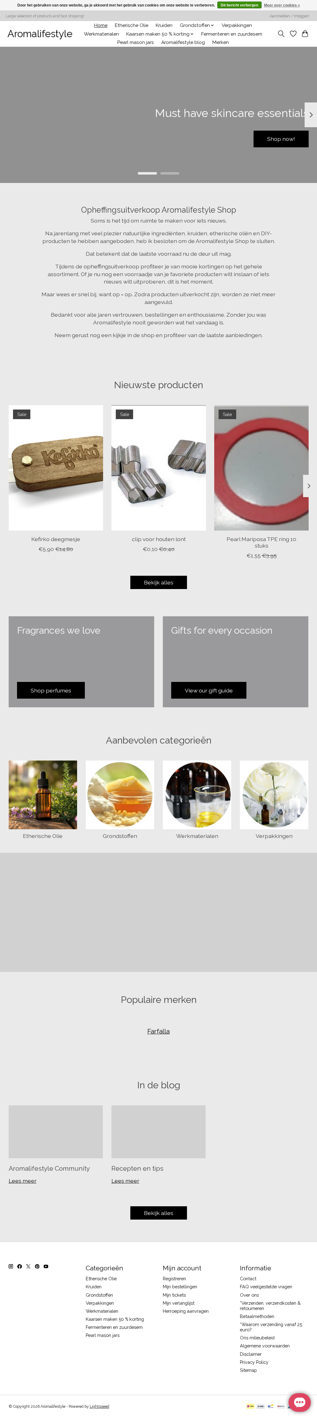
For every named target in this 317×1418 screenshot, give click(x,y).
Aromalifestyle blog (183, 42)
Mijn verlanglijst (178, 1303)
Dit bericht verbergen (239, 5)
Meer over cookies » (282, 5)
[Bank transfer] (261, 1407)
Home (100, 25)
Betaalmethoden (257, 1316)
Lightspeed (99, 1406)
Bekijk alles (158, 582)
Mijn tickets (174, 1295)
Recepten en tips (137, 1168)
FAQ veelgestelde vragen (266, 1286)
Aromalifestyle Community (49, 1168)
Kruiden (164, 25)
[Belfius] (281, 1407)
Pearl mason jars (135, 42)
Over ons (249, 1295)
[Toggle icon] (280, 33)
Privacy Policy (254, 1362)
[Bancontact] (271, 1407)
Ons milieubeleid (257, 1337)
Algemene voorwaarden (265, 1345)
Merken (220, 42)
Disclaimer (251, 1354)
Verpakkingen (237, 25)
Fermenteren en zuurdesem (231, 34)
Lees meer (23, 1180)
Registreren (174, 1278)
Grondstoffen (120, 836)
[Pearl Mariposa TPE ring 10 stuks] (261, 468)
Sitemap (248, 1370)
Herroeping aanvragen (186, 1311)
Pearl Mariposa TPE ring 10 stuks (261, 542)
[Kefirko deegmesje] (56, 468)
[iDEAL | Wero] (250, 1407)
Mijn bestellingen (180, 1286)
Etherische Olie (131, 25)
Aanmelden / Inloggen (289, 16)
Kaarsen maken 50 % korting (115, 1319)
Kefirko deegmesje (55, 539)
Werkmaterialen (101, 34)
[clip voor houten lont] (158, 468)
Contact (248, 1278)
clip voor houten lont (158, 539)
